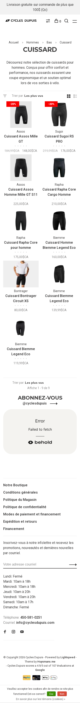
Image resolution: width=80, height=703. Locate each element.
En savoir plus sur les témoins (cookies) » (40, 699)
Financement (13, 529)
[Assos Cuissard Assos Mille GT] (21, 115)
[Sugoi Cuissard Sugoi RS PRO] (59, 115)
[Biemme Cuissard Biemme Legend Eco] (59, 275)
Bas (49, 42)
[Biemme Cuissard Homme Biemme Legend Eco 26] (59, 221)
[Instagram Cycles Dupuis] (13, 632)
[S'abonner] (72, 564)
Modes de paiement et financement (32, 514)
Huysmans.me (46, 661)
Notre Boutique (15, 485)
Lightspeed (67, 657)
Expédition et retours (20, 521)
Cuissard (65, 42)
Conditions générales (20, 492)
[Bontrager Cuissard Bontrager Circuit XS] (21, 275)
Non (62, 694)
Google (40, 670)
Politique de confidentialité (24, 507)
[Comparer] (48, 21)
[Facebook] (5, 632)
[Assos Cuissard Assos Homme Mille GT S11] (21, 168)
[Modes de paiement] (27, 679)
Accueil (14, 42)
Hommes (32, 42)
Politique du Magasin (19, 500)
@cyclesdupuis (35, 403)
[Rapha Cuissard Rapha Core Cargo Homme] (59, 168)
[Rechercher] (66, 21)
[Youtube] (22, 632)
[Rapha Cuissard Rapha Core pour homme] (21, 221)
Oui (51, 694)
